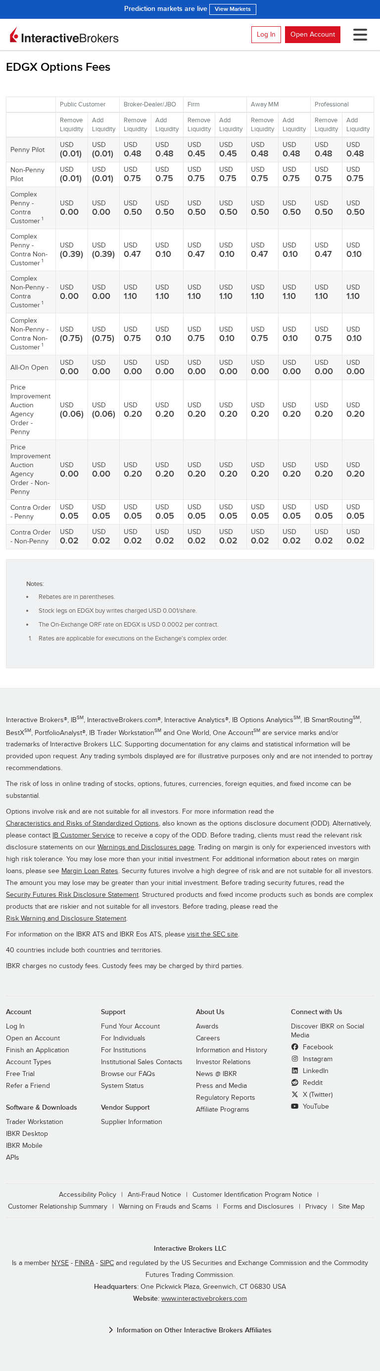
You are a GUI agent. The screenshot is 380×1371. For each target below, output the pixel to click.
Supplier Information (131, 1122)
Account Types (28, 1062)
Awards (207, 1026)
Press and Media (221, 1086)
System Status (122, 1086)
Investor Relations (223, 1062)
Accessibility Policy (87, 1195)
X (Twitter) (316, 1095)
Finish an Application (37, 1050)
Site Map (351, 1207)
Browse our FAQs (128, 1074)
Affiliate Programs (222, 1110)
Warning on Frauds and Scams (165, 1207)
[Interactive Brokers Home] (64, 34)
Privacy (316, 1207)
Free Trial (20, 1074)
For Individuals (123, 1038)
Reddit (312, 1083)
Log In (266, 34)
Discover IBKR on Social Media (327, 1031)
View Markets (233, 9)
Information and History (231, 1050)
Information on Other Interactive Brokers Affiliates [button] (194, 1330)
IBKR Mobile (24, 1146)
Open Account (312, 34)
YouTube (315, 1107)
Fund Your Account (130, 1026)
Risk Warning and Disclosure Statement (66, 919)
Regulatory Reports (225, 1098)
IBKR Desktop (27, 1134)
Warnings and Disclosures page (145, 847)
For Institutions (123, 1050)
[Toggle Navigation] (358, 34)
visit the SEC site (212, 934)
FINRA (84, 1263)
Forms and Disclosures (258, 1207)
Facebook (317, 1047)
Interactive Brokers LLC (190, 1248)
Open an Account (33, 1038)
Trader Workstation (34, 1122)
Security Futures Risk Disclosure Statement (72, 895)
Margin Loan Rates (89, 871)
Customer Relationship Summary (57, 1207)
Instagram (316, 1059)
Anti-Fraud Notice (154, 1195)
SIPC (107, 1263)
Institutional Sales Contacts (142, 1062)
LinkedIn (315, 1071)
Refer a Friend (28, 1086)
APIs (12, 1158)
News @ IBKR (216, 1074)
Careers (208, 1038)
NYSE (60, 1263)
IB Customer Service (83, 835)
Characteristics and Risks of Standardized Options (82, 824)
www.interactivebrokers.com (204, 1299)
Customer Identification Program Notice (252, 1195)
